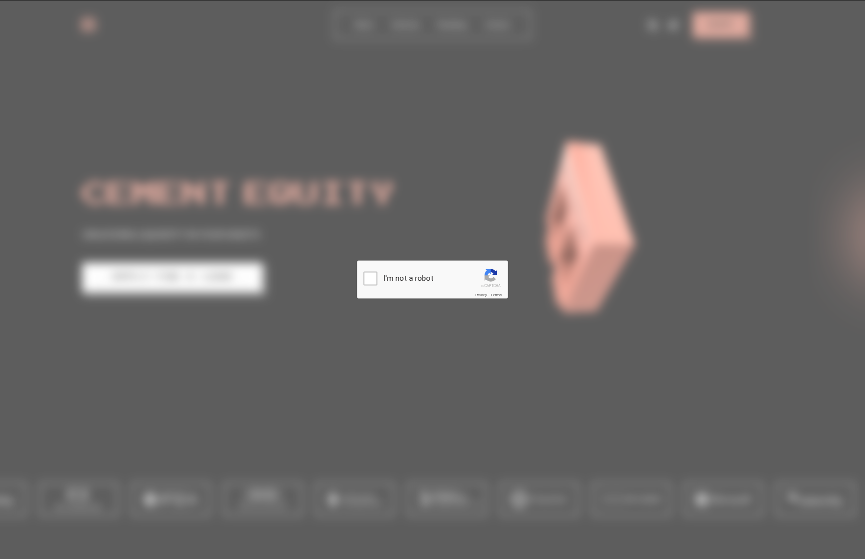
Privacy (481, 294)
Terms (496, 294)
